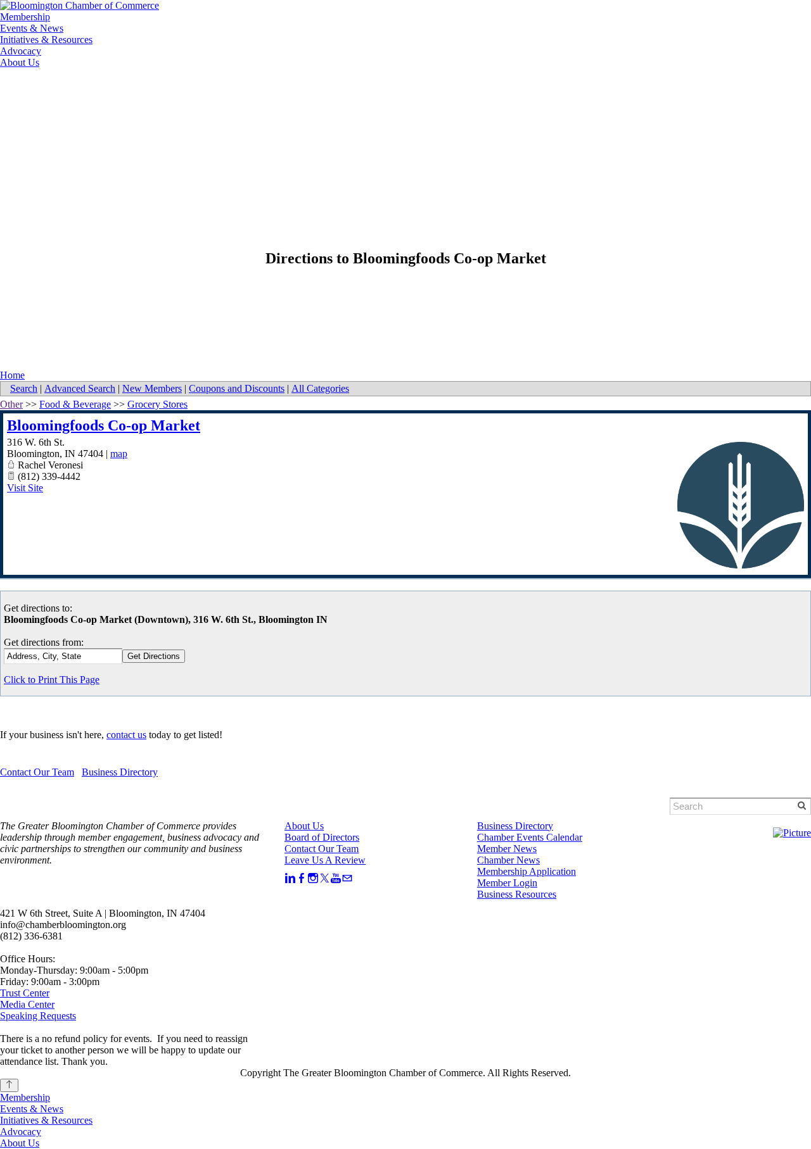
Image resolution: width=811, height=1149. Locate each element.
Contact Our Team (37, 772)
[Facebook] (302, 878)
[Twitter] (324, 878)
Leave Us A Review (325, 860)
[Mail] (347, 878)
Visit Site (25, 487)
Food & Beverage (75, 404)
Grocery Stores (157, 404)
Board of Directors (321, 837)
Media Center (27, 1004)
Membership (25, 16)
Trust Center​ (24, 993)
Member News (507, 848)
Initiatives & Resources (46, 39)
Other (11, 404)
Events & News (31, 28)
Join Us (165, 90)
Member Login (95, 90)
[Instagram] (313, 878)
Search (23, 388)
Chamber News (508, 860)
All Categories (320, 388)
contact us (126, 734)
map (118, 453)
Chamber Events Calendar (529, 837)
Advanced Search (79, 388)
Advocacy (20, 51)
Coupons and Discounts (236, 388)
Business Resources (516, 894)
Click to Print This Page (51, 679)
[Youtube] (336, 878)
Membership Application (526, 871)
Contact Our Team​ (321, 848)
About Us (19, 62)
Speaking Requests (38, 1015)
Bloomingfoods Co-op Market (103, 425)
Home (12, 375)
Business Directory (120, 772)
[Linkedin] (290, 878)
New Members (152, 388)
